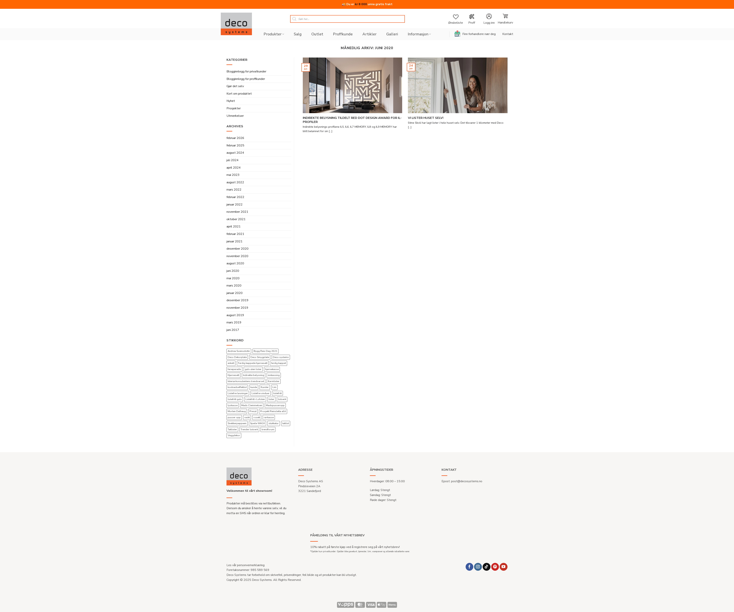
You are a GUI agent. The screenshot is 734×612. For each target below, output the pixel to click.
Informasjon (418, 34)
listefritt (277, 393)
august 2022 (235, 182)
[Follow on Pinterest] (495, 567)
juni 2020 (233, 271)
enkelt (231, 363)
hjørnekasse (272, 369)
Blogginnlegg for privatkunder (246, 71)
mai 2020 (233, 278)
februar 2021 (235, 234)
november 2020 (237, 256)
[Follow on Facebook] (469, 567)
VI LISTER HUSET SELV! (425, 118)
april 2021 (234, 226)
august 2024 (235, 153)
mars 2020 (234, 285)
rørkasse (269, 417)
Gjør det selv (235, 86)
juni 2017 (233, 330)
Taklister (232, 429)
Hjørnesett (233, 375)
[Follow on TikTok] (486, 567)
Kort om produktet (239, 94)
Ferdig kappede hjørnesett (252, 363)
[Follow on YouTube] (503, 567)
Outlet (317, 34)
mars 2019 (234, 322)
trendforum (268, 429)
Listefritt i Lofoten (255, 399)
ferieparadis (234, 369)
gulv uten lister (253, 369)
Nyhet (231, 101)
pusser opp (234, 417)
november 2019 (237, 308)
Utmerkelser (235, 116)
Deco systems (281, 357)
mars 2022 (234, 189)
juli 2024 (233, 160)
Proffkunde (343, 34)
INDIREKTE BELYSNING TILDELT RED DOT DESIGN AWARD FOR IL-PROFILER (352, 120)
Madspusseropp (275, 405)
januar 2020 (235, 293)
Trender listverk (249, 429)
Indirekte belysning (253, 375)
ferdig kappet (278, 363)
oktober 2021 (236, 219)
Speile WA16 (257, 423)
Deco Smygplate (259, 357)
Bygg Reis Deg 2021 (265, 351)
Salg (298, 34)
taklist (285, 423)
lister (271, 399)
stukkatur (274, 423)
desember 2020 (237, 249)
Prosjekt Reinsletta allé (273, 411)
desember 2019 (237, 300)
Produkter (273, 34)
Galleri (392, 34)
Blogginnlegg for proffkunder (246, 79)
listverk (282, 399)
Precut (253, 411)
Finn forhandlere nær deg (479, 34)
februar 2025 (235, 145)
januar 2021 (235, 241)
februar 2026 (235, 138)
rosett (256, 417)
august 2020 (235, 263)
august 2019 (235, 315)
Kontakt (507, 34)
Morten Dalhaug (237, 411)
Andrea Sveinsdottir (239, 351)
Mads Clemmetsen (251, 405)
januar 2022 (235, 204)
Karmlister (273, 381)
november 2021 (237, 212)
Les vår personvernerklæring (246, 565)
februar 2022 (235, 197)
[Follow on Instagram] (478, 567)
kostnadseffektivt (237, 387)
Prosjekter (234, 108)
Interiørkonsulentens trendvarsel (246, 381)
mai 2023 (233, 175)
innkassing (274, 375)
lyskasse (233, 405)
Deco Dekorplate (237, 357)
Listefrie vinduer (261, 393)
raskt (247, 417)
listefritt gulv (235, 399)
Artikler (369, 34)
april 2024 (234, 168)
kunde (253, 387)
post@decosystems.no (466, 481)
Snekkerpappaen (237, 423)
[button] (489, 19)
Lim (274, 387)
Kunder (265, 387)
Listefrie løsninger (238, 393)
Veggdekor (234, 435)
